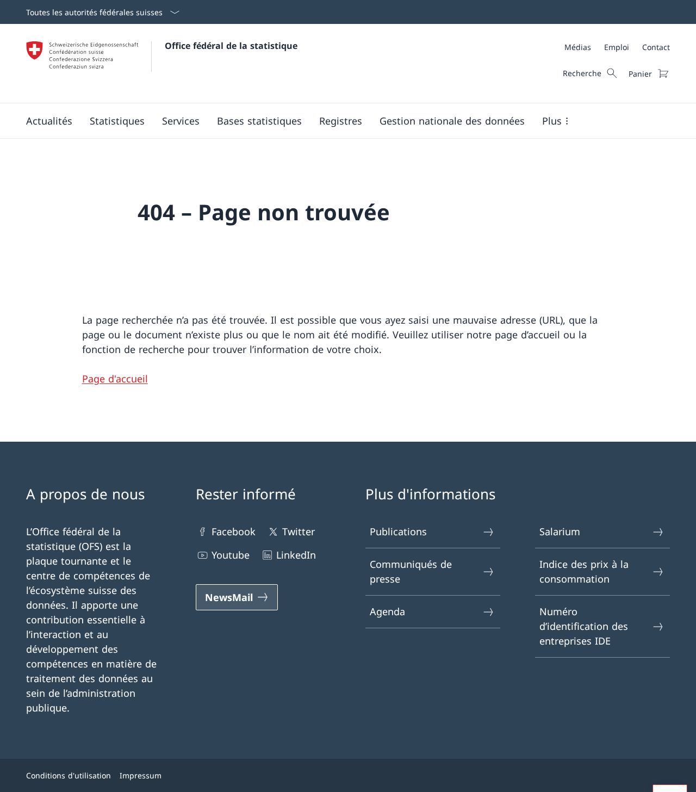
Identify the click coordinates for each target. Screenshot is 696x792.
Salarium (559, 531)
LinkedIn (296, 554)
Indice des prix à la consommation (584, 571)
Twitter (298, 531)
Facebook (234, 531)
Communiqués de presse (411, 571)
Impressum (140, 775)
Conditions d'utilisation (68, 775)
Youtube (231, 554)
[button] (49, 120)
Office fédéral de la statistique (231, 46)
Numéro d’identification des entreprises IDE (583, 626)
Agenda (387, 611)
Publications (398, 531)
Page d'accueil (115, 378)
